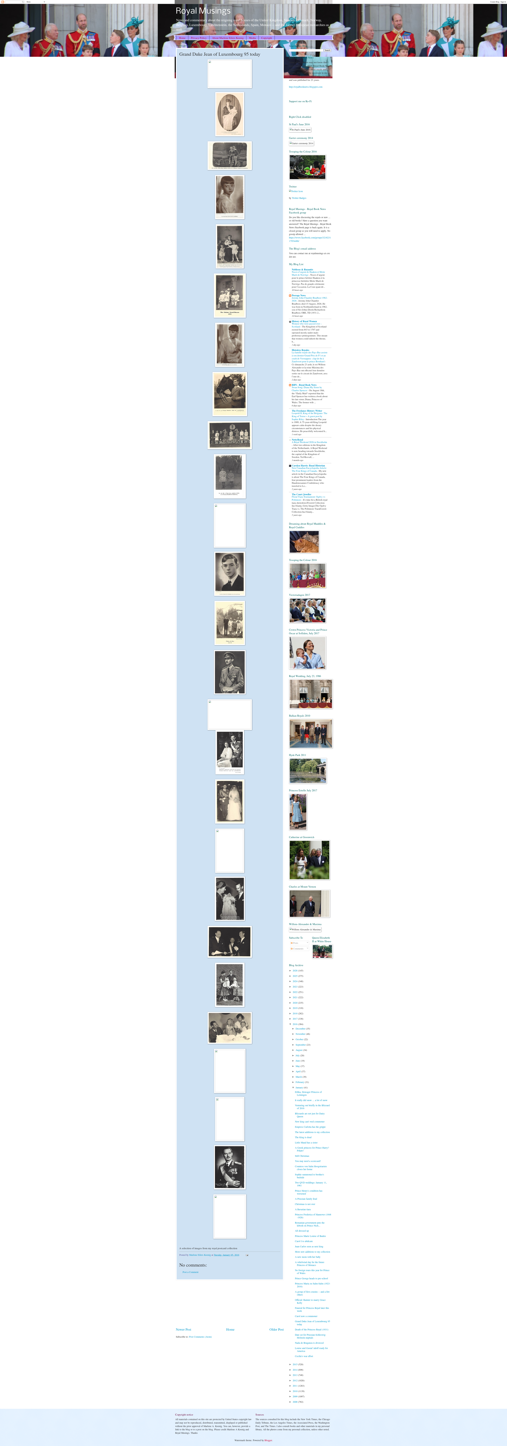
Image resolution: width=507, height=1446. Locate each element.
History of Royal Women (304, 321)
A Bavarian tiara (303, 1209)
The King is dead (303, 1137)
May (298, 1066)
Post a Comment (190, 1272)
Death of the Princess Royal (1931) (311, 1329)
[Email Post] (247, 1254)
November (301, 1033)
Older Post (276, 1329)
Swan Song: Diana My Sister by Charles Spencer (307, 389)
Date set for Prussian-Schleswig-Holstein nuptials (310, 1336)
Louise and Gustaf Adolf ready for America (311, 1349)
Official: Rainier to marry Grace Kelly (310, 1301)
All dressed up (302, 1230)
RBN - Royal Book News (304, 385)
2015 (295, 1364)
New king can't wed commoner (310, 1121)
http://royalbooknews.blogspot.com (305, 86)
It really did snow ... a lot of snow (311, 1100)
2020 (295, 1002)
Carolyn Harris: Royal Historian (308, 465)
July (298, 1055)
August (299, 1050)
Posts (295, 942)
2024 (295, 981)
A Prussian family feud (306, 1198)
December (301, 1028)
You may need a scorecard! (308, 1161)
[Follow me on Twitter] (296, 191)
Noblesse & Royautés (302, 269)
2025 (295, 975)
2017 (295, 1018)
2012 (295, 1380)
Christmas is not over (305, 1204)
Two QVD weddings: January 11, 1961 (311, 1184)
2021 (295, 997)
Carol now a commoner (306, 1316)
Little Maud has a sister (306, 1142)
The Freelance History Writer (307, 410)
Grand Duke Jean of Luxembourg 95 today (312, 1323)
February (300, 1082)
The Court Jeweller (301, 494)
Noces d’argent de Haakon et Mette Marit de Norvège (308, 273)
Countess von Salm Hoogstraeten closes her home (311, 1168)
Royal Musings (203, 11)
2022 (295, 992)
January (300, 1087)
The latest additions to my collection (312, 1132)
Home (182, 38)
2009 (295, 1396)
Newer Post (183, 1329)
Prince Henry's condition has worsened (308, 1192)
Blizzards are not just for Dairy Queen (310, 1115)
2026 (295, 970)
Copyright (266, 38)
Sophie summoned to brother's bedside (309, 1176)
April (298, 1071)
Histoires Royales (300, 350)
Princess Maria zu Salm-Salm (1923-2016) (312, 1285)
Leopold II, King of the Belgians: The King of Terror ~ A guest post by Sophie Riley (309, 416)
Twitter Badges (299, 197)
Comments (297, 948)
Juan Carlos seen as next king (309, 1246)
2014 (295, 1369)
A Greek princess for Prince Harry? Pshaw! (312, 1149)
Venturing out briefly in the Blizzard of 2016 (312, 1107)
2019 (295, 1008)
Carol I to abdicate (304, 1241)
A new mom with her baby (307, 1256)
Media (252, 38)
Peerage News (299, 295)
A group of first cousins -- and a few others (312, 1293)
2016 (295, 1024)
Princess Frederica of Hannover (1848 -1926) (313, 1216)
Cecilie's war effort (304, 1356)
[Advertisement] (230, 1303)
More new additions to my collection (312, 1251)
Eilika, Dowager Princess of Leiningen (308, 1093)
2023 (295, 986)
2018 (295, 1013)
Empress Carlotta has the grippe (310, 1126)
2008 (295, 1401)
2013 (295, 1375)
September (301, 1044)
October (300, 1039)
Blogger (268, 1440)
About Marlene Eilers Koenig (228, 38)
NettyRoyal (297, 439)
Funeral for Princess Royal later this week (312, 1309)
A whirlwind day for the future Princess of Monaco (309, 1264)
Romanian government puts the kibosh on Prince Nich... (310, 1224)
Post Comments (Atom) (200, 1336)
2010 (295, 1391)
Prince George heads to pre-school (311, 1278)
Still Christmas (302, 1155)
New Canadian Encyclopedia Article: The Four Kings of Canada (309, 469)
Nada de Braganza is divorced (309, 1342)
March (299, 1076)
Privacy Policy (199, 38)
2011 (295, 1385)
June (298, 1060)
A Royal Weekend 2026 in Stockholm (309, 442)
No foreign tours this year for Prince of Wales (312, 1272)
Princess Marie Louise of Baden (310, 1236)
